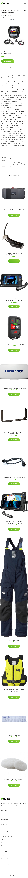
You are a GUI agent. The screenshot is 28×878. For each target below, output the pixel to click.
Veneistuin (4, 845)
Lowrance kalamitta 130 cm (14, 735)
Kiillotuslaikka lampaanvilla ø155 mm (14, 779)
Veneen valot (4, 839)
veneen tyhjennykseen (7, 836)
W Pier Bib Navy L (14, 640)
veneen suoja (4, 831)
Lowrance (18, 51)
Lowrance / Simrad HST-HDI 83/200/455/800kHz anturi (14, 254)
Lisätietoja (7, 61)
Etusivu (3, 17)
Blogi (2, 855)
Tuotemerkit (11, 51)
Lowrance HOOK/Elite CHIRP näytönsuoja (14, 388)
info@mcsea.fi (5, 819)
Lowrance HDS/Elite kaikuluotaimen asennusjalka (14, 433)
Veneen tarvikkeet (6, 834)
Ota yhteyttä (4, 858)
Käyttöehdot (4, 861)
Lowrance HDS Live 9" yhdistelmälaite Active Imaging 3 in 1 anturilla (14, 299)
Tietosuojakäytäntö (6, 864)
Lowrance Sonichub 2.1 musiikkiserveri (14, 209)
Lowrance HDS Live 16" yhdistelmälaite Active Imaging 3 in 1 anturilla (14, 522)
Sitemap (3, 867)
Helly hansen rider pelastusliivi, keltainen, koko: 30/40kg (14, 690)
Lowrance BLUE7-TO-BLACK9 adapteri (14, 477)
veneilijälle (4, 842)
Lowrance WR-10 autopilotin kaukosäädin (14, 344)
